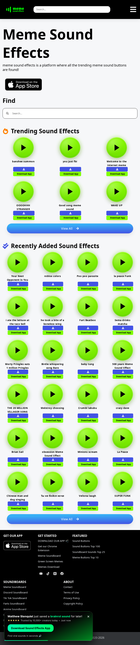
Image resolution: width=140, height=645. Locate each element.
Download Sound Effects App (30, 628)
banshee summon (23, 161)
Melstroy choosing (52, 408)
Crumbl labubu (87, 408)
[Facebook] (62, 574)
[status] (48, 626)
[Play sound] (23, 147)
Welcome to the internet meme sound (117, 165)
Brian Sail (17, 451)
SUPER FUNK (122, 495)
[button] (117, 169)
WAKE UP (117, 205)
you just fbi (70, 161)
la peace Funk (122, 276)
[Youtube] (41, 574)
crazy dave (122, 408)
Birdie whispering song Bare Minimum (52, 367)
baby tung (87, 364)
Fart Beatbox (87, 320)
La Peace (122, 451)
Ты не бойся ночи (52, 495)
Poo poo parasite (87, 276)
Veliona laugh (87, 495)
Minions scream (87, 451)
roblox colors (52, 276)
